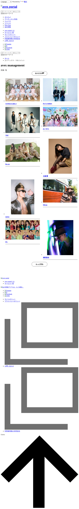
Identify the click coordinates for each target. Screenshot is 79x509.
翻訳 (25, 2)
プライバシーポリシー (12, 36)
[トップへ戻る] (39, 507)
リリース (8, 23)
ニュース (8, 21)
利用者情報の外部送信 (12, 38)
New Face (8, 25)
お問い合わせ (9, 40)
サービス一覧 (9, 32)
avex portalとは (9, 30)
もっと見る (39, 264)
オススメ (8, 17)
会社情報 (8, 27)
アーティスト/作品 (11, 19)
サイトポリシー (10, 34)
